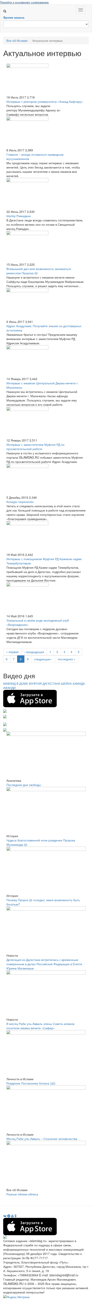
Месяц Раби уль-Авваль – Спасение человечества (41, 1138)
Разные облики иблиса (22, 1194)
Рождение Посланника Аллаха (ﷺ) (30, 1083)
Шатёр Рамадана (18, 216)
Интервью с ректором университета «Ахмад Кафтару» (44, 101)
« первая (12, 652)
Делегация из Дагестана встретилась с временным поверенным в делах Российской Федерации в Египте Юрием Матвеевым (44, 964)
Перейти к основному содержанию (24, 2)
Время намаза (13, 17)
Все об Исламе (17, 40)
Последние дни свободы (23, 785)
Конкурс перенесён (20, 502)
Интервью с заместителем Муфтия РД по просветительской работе (35, 446)
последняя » (67, 659)
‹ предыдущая (34, 652)
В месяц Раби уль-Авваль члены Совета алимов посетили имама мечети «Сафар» (40, 1026)
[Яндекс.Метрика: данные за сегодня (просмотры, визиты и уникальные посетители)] (16, 1297)
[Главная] (6, 6)
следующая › (43, 659)
